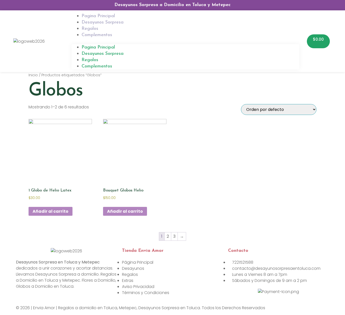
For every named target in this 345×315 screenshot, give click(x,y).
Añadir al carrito (50, 211)
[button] (185, 41)
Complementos (97, 35)
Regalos (90, 60)
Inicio (33, 75)
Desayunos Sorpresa (103, 22)
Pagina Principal (98, 47)
